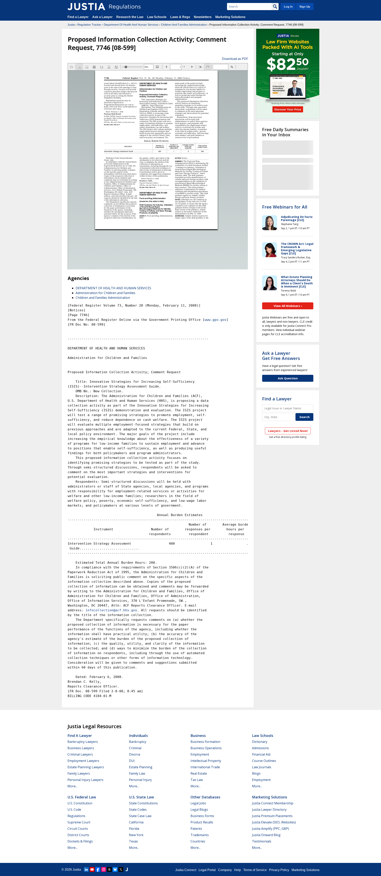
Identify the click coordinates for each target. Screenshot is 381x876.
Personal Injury (140, 780)
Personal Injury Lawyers (85, 780)
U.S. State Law (141, 797)
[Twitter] (120, 869)
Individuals (138, 735)
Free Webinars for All (284, 206)
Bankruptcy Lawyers (82, 741)
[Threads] (109, 869)
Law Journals (261, 767)
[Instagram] (103, 869)
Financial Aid (261, 754)
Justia (71, 24)
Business (198, 735)
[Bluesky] (115, 869)
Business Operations (206, 748)
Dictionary (259, 741)
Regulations (76, 816)
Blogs (256, 773)
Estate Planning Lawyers (85, 767)
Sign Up (304, 6)
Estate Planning (140, 767)
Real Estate (198, 773)
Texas (133, 841)
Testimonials (261, 841)
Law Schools (156, 17)
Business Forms (202, 816)
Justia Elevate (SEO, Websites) (274, 822)
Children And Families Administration (184, 24)
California (136, 822)
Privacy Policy (279, 870)
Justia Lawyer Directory (269, 809)
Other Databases (205, 797)
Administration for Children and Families (105, 293)
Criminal (135, 748)
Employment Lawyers (83, 761)
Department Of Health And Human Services (131, 24)
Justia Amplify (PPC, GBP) (270, 828)
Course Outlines (264, 761)
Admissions (260, 748)
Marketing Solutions (230, 17)
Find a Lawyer (78, 17)
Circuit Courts (77, 828)
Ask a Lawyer (102, 17)
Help (237, 870)
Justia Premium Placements (272, 816)
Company (225, 870)
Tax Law (196, 780)
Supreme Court (78, 822)
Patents (196, 828)
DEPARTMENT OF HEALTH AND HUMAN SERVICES (113, 288)
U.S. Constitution (79, 803)
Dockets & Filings (80, 841)
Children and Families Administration (103, 297)
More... (72, 786)
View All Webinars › (288, 306)
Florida (134, 828)
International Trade (205, 767)
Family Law (137, 773)
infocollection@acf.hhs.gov (111, 610)
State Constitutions (143, 803)
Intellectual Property (205, 761)
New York (136, 835)
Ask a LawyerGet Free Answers (281, 355)
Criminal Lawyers (80, 754)
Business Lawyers (80, 748)
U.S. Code (74, 809)
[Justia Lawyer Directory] (126, 869)
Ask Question (288, 378)
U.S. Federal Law (81, 797)
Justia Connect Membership (272, 803)
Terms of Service (255, 870)
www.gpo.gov (215, 320)
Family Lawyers (78, 773)
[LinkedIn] (86, 869)
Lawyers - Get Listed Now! (288, 431)
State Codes (138, 809)
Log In (288, 6)
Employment (199, 754)
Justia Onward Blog (266, 835)
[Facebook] (97, 869)
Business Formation (205, 741)
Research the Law (129, 17)
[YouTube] (92, 869)
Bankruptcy (137, 741)
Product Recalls (201, 822)
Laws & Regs (180, 17)
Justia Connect (185, 870)
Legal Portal (207, 870)
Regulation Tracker (89, 24)
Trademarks (199, 835)
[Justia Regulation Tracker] (86, 6)
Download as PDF (235, 59)
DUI (132, 761)
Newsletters (203, 17)
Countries (197, 841)
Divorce (134, 754)
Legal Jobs (198, 803)
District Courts (78, 835)
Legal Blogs (199, 809)
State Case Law (140, 816)
